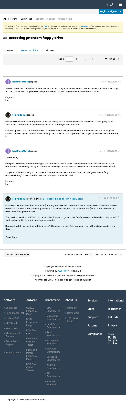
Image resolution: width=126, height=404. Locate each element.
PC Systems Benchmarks (53, 342)
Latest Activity (29, 50)
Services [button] (46, 4)
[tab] (10, 50)
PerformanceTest (15, 312)
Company (72, 307)
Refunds (113, 317)
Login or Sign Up (109, 11)
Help (87, 254)
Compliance (95, 334)
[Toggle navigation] (120, 4)
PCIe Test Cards (31, 332)
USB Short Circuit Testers (31, 367)
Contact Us (99, 254)
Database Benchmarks (53, 358)
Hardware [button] (19, 4)
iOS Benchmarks (53, 375)
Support (64, 4)
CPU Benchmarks (53, 309)
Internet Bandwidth (52, 383)
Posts (10, 50)
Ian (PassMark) (21, 81)
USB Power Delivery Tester (32, 341)
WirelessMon (12, 328)
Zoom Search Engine (13, 343)
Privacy (112, 325)
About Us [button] (76, 4)
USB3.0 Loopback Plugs (31, 310)
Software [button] (7, 4)
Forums (87, 4)
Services (93, 300)
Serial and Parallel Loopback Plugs (31, 354)
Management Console (13, 335)
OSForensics (12, 317)
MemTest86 (12, 323)
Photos (50, 50)
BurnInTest (11, 307)
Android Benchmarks (53, 366)
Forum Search (73, 254)
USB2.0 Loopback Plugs (31, 322)
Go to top (115, 254)
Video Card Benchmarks (53, 317)
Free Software (13, 352)
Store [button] (55, 4)
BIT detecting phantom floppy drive (63, 198)
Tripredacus (19, 114)
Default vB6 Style (15, 254)
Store (91, 309)
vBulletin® (63, 270)
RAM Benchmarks (53, 334)
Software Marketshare (53, 350)
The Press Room (72, 319)
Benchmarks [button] (33, 4)
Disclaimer (114, 309)
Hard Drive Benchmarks (53, 326)
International (116, 300)
